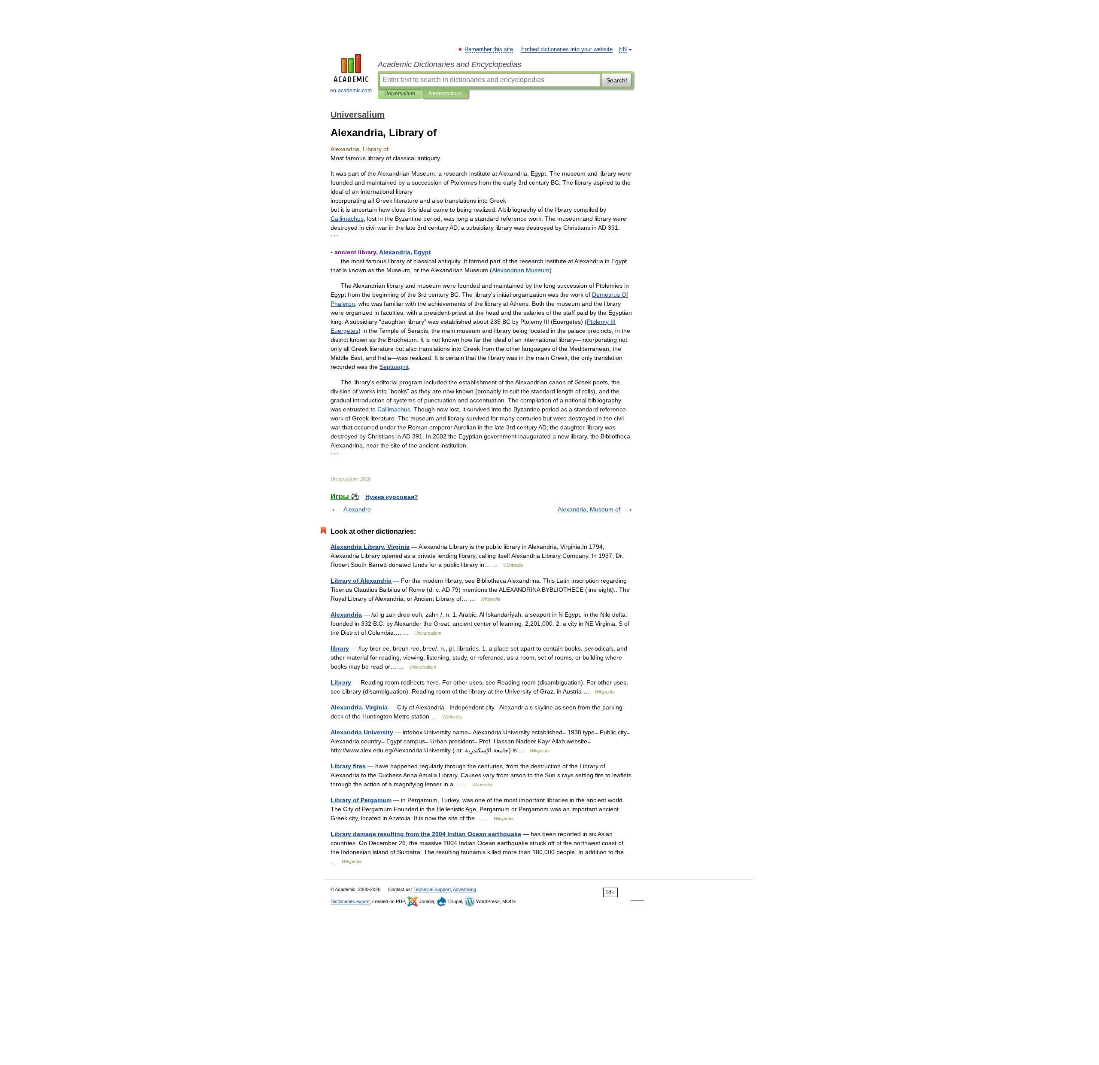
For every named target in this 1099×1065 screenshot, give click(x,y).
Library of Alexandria (361, 580)
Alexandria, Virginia (359, 707)
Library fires (348, 766)
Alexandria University (362, 732)
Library (341, 682)
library (340, 648)
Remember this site (489, 49)
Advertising (464, 889)
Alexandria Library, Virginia (370, 546)
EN (623, 49)
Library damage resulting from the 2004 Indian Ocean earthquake (426, 834)
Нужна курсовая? (391, 496)
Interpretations (445, 94)
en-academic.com (351, 91)
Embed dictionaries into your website (567, 49)
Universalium (399, 94)
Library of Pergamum (361, 800)
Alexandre (357, 509)
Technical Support (432, 889)
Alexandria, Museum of (589, 509)
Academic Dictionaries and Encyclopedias (449, 64)
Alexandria (346, 614)
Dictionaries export (350, 901)
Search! (616, 80)
